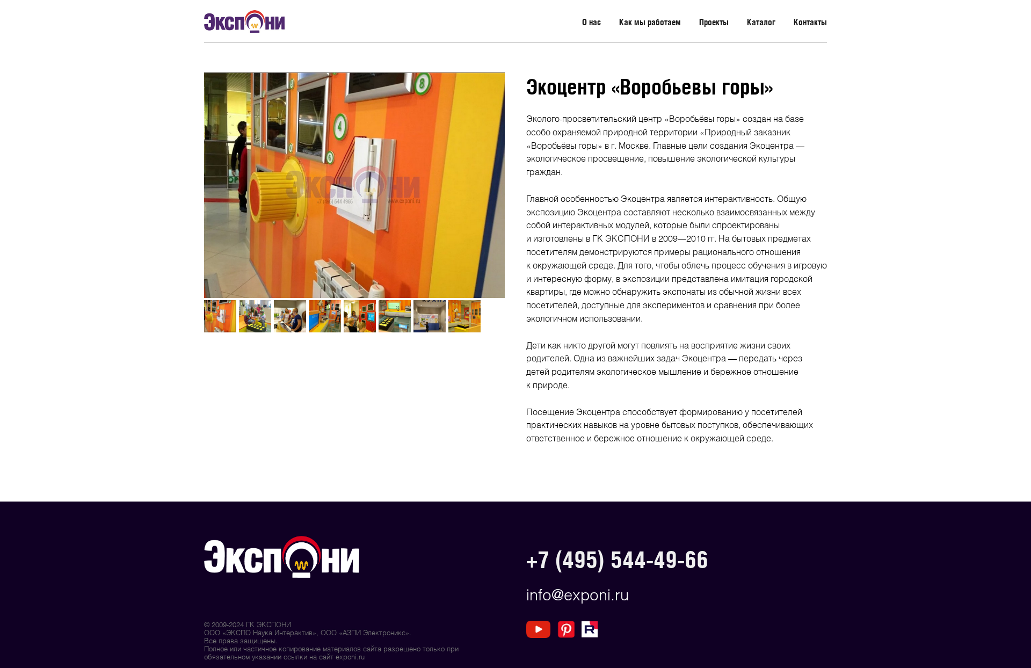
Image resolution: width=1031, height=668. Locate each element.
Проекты (714, 22)
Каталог (761, 22)
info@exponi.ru (577, 594)
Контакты (810, 22)
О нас (591, 22)
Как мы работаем (650, 22)
